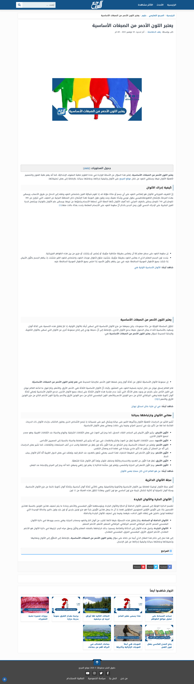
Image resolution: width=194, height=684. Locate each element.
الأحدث (160, 5)
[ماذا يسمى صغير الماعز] (128, 605)
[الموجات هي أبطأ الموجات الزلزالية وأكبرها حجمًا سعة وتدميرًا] (128, 633)
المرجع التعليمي (156, 15)
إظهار (86, 168)
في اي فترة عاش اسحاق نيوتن (145, 406)
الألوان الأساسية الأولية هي (147, 267)
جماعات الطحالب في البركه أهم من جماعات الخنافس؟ (98, 647)
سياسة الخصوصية (97, 678)
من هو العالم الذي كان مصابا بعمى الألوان (140, 471)
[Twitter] (101, 673)
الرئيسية (171, 5)
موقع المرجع (125, 179)
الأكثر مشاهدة (145, 5)
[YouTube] (87, 673)
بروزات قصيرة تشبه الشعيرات (37, 618)
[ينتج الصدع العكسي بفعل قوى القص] (159, 633)
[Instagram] (94, 673)
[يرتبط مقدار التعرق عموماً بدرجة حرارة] (66, 605)
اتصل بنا (113, 678)
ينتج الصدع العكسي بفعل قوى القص (159, 646)
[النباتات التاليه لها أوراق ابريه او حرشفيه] (97, 605)
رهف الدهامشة (154, 32)
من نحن (124, 678)
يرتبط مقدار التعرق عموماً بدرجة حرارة (66, 618)
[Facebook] (108, 673)
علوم (144, 15)
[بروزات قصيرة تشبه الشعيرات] (35, 605)
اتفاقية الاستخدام (75, 678)
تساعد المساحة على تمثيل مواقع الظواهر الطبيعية (161, 619)
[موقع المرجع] (97, 5)
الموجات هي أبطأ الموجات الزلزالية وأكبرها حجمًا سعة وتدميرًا (128, 647)
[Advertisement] (97, 57)
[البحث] (19, 5)
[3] (156, 399)
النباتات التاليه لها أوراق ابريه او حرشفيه (97, 618)
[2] (158, 399)
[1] (60, 205)
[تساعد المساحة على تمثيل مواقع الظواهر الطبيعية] (159, 605)
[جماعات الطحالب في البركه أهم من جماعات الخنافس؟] (97, 633)
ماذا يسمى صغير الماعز (129, 616)
